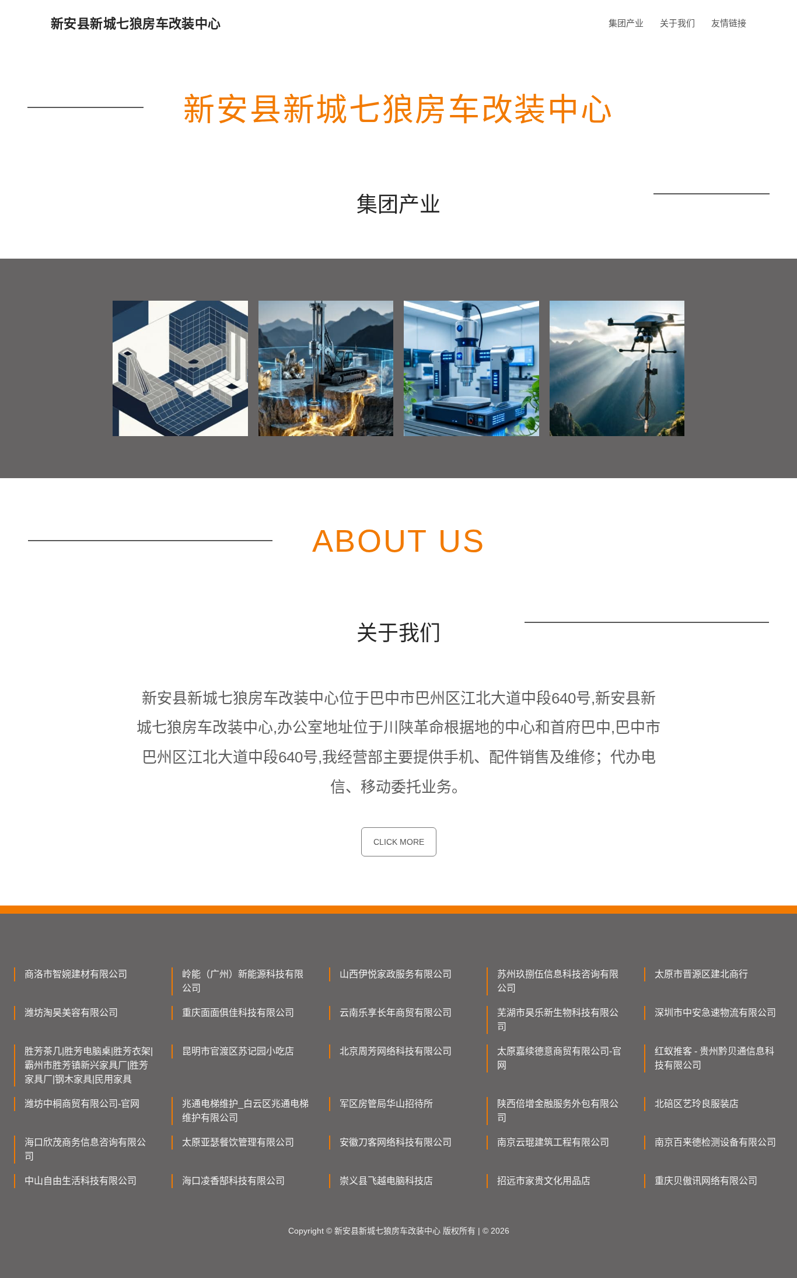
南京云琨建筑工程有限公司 (553, 1142)
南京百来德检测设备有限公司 (715, 1142)
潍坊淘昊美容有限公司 (71, 1013)
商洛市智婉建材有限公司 (76, 974)
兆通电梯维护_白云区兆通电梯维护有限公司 (245, 1111)
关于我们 (677, 23)
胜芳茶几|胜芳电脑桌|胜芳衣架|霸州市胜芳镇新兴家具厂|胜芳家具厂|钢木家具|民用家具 (89, 1065)
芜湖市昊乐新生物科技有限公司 (557, 1020)
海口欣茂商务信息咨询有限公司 (85, 1149)
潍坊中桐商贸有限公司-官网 (82, 1104)
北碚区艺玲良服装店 (697, 1104)
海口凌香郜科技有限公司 (233, 1181)
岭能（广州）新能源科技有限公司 (242, 981)
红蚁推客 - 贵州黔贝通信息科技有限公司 (714, 1058)
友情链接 (728, 23)
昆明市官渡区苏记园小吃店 (238, 1051)
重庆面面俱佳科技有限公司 (238, 1013)
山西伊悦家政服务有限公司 (396, 974)
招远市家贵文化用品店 (543, 1181)
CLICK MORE (398, 842)
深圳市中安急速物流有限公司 (715, 1013)
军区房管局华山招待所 (386, 1104)
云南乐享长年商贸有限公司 (396, 1013)
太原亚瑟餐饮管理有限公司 (238, 1142)
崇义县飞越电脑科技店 (386, 1181)
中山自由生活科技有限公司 (81, 1181)
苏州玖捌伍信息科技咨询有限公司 (557, 981)
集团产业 (626, 23)
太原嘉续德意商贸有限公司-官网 (559, 1058)
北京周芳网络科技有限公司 (396, 1051)
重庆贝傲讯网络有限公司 (706, 1181)
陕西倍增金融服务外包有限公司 (557, 1111)
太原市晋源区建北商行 (701, 974)
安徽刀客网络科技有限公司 (396, 1142)
